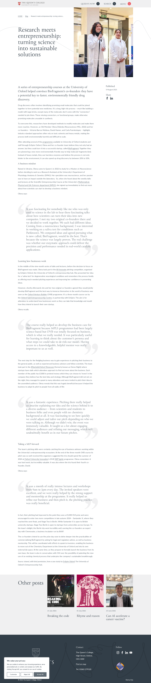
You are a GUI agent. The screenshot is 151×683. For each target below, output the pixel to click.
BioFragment (73, 148)
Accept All (40, 674)
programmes (48, 142)
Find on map (81, 664)
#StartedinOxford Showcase (42, 367)
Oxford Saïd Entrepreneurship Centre (36, 297)
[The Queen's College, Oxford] (31, 3)
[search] (110, 3)
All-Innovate (61, 269)
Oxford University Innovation (36, 459)
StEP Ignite (59, 459)
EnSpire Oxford (69, 561)
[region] (26, 668)
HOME (20, 16)
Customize (13, 674)
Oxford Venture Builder (37, 294)
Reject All (27, 674)
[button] (114, 3)
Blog (26, 16)
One (131, 680)
